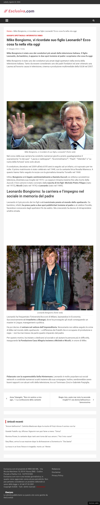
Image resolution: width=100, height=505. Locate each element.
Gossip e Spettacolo (16, 36)
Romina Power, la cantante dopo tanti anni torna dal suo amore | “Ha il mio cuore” (38, 436)
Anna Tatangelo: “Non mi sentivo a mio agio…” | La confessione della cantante (26, 398)
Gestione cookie (94, 503)
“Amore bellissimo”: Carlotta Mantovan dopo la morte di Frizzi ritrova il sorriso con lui (40, 426)
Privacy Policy (57, 475)
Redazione (56, 469)
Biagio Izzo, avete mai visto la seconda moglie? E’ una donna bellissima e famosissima (74, 399)
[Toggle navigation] (7, 20)
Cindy (22, 49)
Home (9, 31)
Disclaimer (56, 472)
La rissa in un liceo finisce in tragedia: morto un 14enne (27, 447)
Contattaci (41, 487)
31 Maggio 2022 (13, 49)
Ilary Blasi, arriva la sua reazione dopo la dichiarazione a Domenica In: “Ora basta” (38, 441)
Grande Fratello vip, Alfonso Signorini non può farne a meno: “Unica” (33, 431)
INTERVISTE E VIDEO (34, 36)
